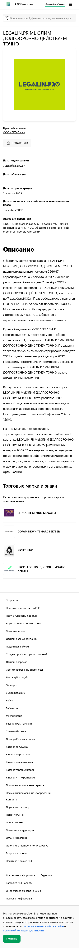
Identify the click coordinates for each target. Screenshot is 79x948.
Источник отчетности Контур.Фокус (27, 845)
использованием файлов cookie (43, 926)
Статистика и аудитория (20, 830)
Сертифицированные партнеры (24, 669)
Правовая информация (19, 898)
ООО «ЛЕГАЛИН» (14, 132)
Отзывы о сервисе (16, 661)
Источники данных (17, 837)
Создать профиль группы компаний (26, 654)
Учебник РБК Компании (19, 723)
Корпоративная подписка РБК (23, 623)
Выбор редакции (16, 692)
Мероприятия (14, 715)
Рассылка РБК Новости (19, 882)
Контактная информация (20, 875)
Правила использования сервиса (25, 785)
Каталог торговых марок (20, 769)
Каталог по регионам (18, 754)
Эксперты (11, 685)
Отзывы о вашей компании (21, 638)
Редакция (46, 875)
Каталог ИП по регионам (20, 777)
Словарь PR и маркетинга (20, 739)
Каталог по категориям (19, 762)
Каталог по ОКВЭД (17, 746)
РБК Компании (24, 4)
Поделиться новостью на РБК (23, 608)
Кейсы (9, 700)
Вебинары (12, 708)
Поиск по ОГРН (15, 814)
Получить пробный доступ (21, 615)
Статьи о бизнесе (16, 731)
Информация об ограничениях (24, 890)
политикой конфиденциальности (23, 930)
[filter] (7, 18)
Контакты (11, 799)
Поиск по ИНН (14, 822)
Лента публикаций (17, 677)
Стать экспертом (15, 631)
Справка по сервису (17, 807)
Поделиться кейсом (17, 646)
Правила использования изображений (28, 792)
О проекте (12, 600)
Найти (69, 18)
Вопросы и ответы (16, 853)
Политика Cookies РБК (19, 860)
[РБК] (8, 4)
